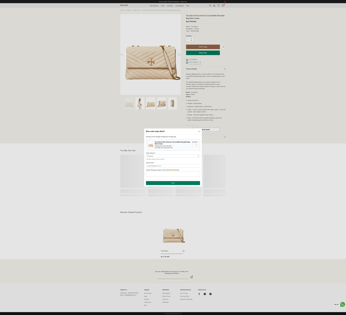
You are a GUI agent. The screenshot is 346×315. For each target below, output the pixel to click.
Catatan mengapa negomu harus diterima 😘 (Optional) (162, 170)
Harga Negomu (151, 153)
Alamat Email (150, 162)
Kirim (173, 183)
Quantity (195, 142)
